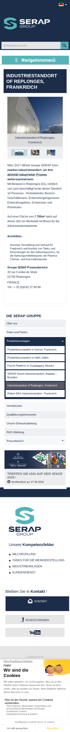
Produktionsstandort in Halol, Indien (28, 357)
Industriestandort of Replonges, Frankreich (32, 385)
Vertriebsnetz (14, 405)
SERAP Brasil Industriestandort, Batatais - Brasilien (32, 375)
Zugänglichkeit (35, 656)
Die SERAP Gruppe (27, 23)
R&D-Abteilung (15, 432)
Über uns (12, 323)
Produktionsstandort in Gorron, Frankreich (32, 349)
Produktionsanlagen (18, 340)
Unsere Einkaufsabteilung (22, 423)
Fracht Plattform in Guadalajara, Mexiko (30, 365)
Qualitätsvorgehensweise (21, 414)
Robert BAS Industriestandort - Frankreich (32, 393)
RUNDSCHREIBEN (37, 620)
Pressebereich (15, 440)
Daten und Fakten (17, 332)
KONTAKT (40, 601)
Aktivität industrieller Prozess (27, 174)
